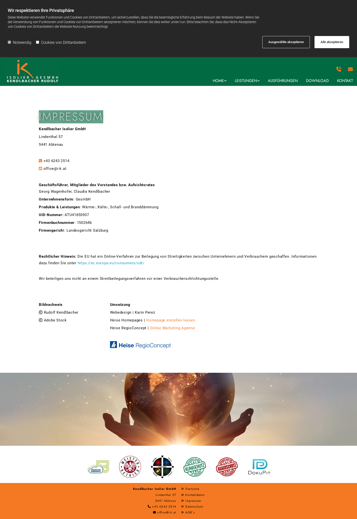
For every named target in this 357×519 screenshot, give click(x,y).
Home (218, 80)
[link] (220, 81)
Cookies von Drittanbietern (63, 42)
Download (317, 80)
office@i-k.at (55, 168)
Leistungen (246, 80)
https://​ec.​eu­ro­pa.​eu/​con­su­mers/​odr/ (111, 263)
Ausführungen (283, 80)
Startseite (192, 489)
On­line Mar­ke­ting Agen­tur (172, 328)
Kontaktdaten (194, 495)
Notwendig (22, 42)
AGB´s (190, 512)
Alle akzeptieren (332, 42)
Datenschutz (194, 506)
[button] (351, 69)
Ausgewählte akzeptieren (286, 42)
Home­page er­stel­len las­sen (170, 320)
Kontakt (345, 80)
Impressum (193, 501)
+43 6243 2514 (56, 161)
